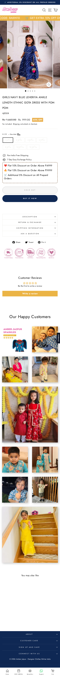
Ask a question (30, 234)
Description (30, 217)
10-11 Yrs (20, 147)
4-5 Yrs (30, 140)
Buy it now (30, 198)
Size (9, 134)
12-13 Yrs (33, 147)
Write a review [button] (30, 293)
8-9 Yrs (8, 147)
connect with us (29, 654)
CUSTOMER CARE (29, 641)
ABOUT (29, 634)
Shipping (16, 124)
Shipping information (29, 228)
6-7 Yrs (42, 140)
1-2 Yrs (8, 140)
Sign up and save (29, 647)
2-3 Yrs (19, 140)
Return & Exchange (30, 222)
